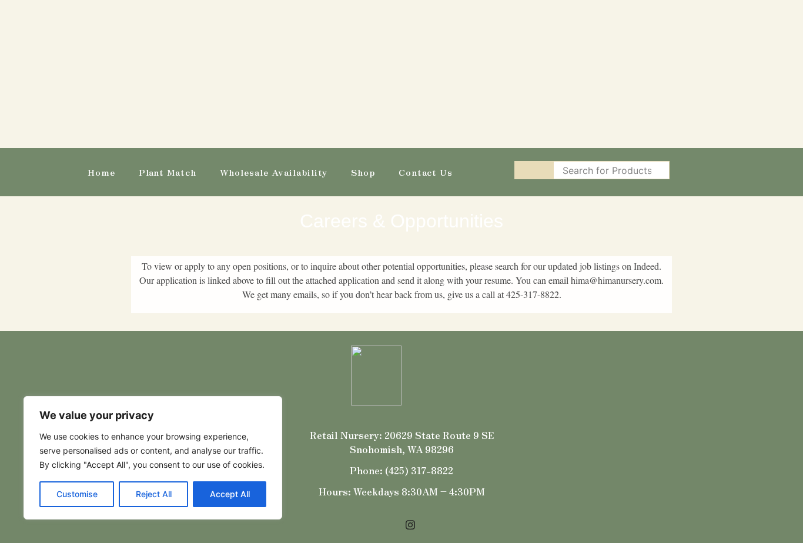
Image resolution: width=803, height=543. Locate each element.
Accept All (230, 494)
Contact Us (426, 172)
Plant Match (167, 172)
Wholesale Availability (274, 172)
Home (101, 172)
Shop (363, 172)
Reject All (154, 494)
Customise (77, 494)
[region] (153, 457)
